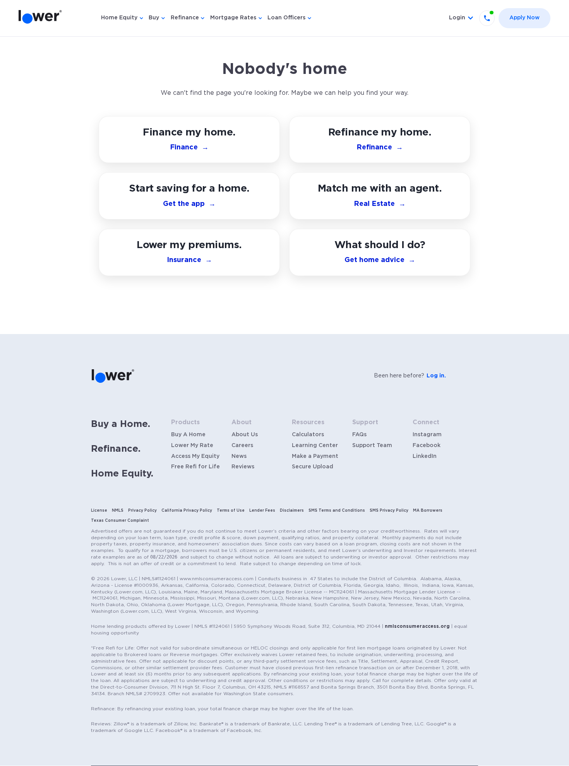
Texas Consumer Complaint (120, 521)
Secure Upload (312, 467)
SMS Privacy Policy (389, 510)
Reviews (242, 467)
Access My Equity (195, 456)
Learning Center (315, 445)
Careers (242, 445)
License (99, 510)
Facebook (426, 445)
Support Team (372, 445)
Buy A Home (188, 434)
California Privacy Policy (186, 510)
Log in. (436, 376)
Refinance (185, 18)
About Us (244, 434)
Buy (154, 18)
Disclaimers (292, 510)
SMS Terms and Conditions (336, 510)
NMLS (117, 510)
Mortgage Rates (233, 18)
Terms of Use (231, 510)
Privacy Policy (142, 510)
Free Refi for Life (195, 467)
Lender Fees (262, 510)
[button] (379, 252)
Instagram (427, 434)
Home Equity (119, 18)
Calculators (308, 434)
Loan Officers (286, 18)
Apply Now (524, 18)
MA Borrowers (427, 510)
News (239, 456)
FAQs (359, 434)
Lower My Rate (192, 445)
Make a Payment (315, 456)
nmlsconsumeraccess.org (417, 626)
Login (457, 18)
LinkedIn (425, 456)
